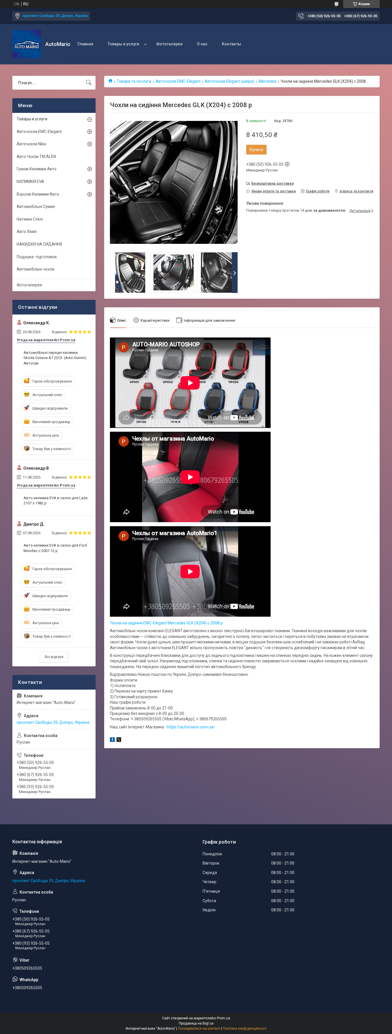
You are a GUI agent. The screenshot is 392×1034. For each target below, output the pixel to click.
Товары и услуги (123, 44)
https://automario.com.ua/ (191, 727)
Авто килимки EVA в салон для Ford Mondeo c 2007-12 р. (55, 548)
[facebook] (112, 740)
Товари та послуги (134, 81)
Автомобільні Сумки (36, 206)
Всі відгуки (54, 657)
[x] (119, 740)
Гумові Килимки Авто (37, 169)
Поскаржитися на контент (199, 1029)
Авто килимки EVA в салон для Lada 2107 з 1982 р (56, 500)
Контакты (231, 44)
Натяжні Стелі (30, 219)
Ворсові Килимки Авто (38, 194)
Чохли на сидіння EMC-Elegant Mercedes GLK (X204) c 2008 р (166, 623)
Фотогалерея (169, 44)
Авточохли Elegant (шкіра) (229, 81)
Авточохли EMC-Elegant (178, 81)
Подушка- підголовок (37, 256)
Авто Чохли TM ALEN (36, 156)
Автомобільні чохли (35, 269)
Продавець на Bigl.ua (196, 1023)
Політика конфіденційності (245, 1029)
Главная (85, 44)
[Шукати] (89, 83)
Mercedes (268, 81)
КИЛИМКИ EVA (30, 181)
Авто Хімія (26, 231)
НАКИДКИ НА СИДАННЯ (39, 244)
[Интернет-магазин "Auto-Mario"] (26, 44)
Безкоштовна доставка (272, 183)
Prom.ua (223, 1018)
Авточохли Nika (31, 144)
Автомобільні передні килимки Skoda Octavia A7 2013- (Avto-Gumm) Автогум (55, 357)
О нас (202, 44)
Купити (256, 149)
